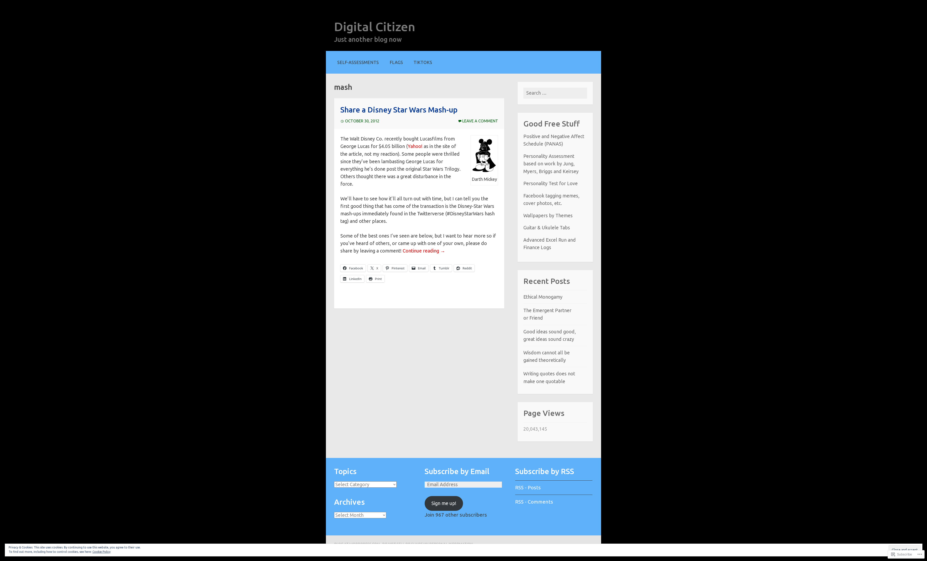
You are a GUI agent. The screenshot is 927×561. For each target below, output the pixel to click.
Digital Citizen (374, 27)
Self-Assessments (358, 62)
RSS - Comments (534, 502)
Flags (396, 62)
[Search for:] (555, 93)
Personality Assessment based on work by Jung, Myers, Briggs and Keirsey (551, 164)
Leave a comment (480, 121)
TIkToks (423, 62)
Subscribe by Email (457, 471)
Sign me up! (443, 503)
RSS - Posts (528, 487)
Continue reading (424, 250)
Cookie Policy (101, 551)
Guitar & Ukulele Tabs (546, 227)
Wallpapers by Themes (548, 215)
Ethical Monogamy (542, 297)
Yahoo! (415, 146)
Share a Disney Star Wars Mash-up (398, 109)
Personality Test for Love (550, 183)
